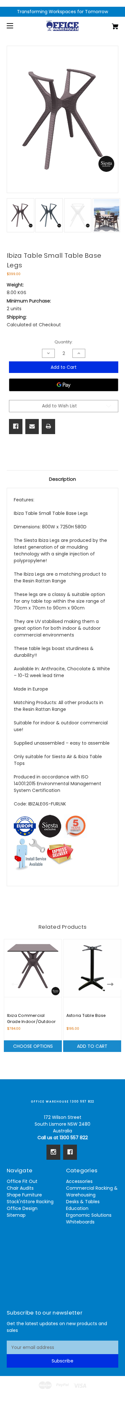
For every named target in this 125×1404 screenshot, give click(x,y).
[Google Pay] (63, 384)
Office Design (22, 1208)
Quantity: (63, 342)
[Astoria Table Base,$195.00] (92, 968)
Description (62, 479)
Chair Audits (20, 1188)
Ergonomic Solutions (89, 1215)
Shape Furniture (24, 1195)
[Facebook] (16, 426)
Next (112, 984)
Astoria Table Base (86, 1015)
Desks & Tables (83, 1201)
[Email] (32, 426)
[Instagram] (53, 1152)
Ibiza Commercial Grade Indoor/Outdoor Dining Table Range (31, 1021)
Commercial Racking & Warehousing (92, 1191)
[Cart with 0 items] (107, 24)
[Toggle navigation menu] (15, 25)
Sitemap (16, 1215)
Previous (13, 984)
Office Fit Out (22, 1181)
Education (77, 1208)
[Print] (48, 426)
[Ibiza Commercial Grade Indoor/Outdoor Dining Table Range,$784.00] (33, 968)
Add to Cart (92, 1046)
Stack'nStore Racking (30, 1201)
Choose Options (33, 1046)
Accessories (79, 1181)
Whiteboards (80, 1222)
